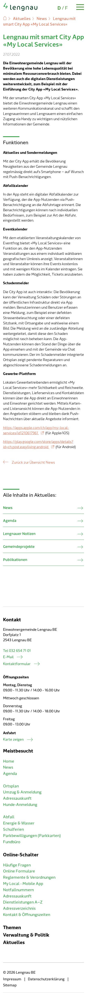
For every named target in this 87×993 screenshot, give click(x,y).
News (42, 19)
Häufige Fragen (17, 865)
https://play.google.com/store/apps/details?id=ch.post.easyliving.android (38, 444)
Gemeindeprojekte (19, 546)
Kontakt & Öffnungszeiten (26, 915)
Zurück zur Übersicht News (33, 462)
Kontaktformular (17, 663)
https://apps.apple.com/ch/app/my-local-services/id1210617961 (36, 430)
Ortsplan (11, 786)
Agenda (9, 520)
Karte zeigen (13, 739)
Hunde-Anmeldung (20, 805)
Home (8, 761)
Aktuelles (22, 19)
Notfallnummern (18, 890)
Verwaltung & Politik (26, 935)
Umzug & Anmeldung (22, 792)
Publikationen (15, 559)
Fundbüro (11, 842)
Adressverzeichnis (19, 908)
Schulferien (13, 829)
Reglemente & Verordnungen (29, 877)
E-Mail (8, 657)
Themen (12, 927)
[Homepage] (20, 10)
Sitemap (10, 985)
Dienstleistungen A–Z (22, 902)
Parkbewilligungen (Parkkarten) (32, 836)
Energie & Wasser (18, 823)
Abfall (8, 817)
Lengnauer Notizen (19, 533)
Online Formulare (19, 871)
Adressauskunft (17, 798)
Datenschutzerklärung (46, 979)
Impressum (12, 979)
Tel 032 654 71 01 (17, 650)
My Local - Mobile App (23, 884)
